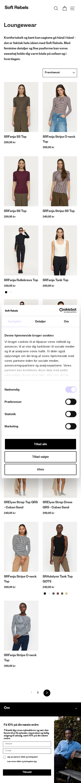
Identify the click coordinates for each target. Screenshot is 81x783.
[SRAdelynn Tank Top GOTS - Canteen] (62, 593)
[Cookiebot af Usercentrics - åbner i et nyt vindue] (59, 310)
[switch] (70, 402)
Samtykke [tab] (14, 321)
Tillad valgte (40, 456)
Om (7, 708)
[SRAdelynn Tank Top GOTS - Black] (44, 593)
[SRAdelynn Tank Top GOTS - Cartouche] (66, 593)
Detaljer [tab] (40, 321)
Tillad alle (40, 444)
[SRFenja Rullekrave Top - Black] (6, 292)
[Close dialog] (78, 719)
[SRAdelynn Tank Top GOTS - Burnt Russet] (57, 593)
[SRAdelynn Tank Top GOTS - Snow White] (49, 593)
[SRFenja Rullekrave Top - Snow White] (10, 292)
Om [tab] (66, 321)
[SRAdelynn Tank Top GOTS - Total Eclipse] (53, 593)
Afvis (40, 469)
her (35, 762)
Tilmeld (26, 772)
